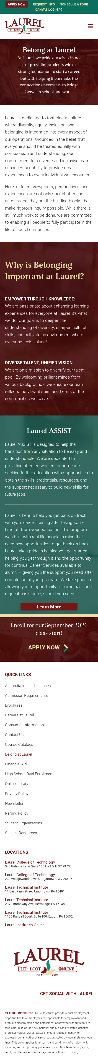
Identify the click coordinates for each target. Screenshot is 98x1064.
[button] (90, 26)
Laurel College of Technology (30, 862)
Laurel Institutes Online (24, 924)
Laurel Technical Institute (26, 887)
